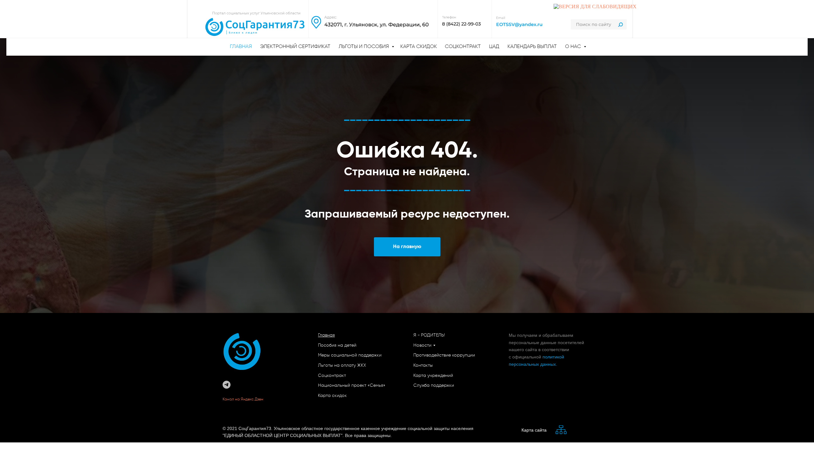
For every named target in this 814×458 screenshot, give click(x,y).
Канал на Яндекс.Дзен (243, 399)
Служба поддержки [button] (433, 385)
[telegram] (227, 385)
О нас (573, 46)
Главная (326, 335)
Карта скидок (418, 46)
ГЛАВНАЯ (241, 46)
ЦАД (494, 46)
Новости (422, 345)
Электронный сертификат (295, 46)
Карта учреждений (433, 375)
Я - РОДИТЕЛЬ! (429, 335)
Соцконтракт (463, 46)
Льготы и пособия (364, 46)
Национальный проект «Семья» (351, 385)
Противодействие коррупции (444, 355)
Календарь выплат (532, 46)
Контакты (423, 365)
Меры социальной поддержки (350, 355)
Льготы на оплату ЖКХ (342, 365)
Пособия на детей (337, 345)
